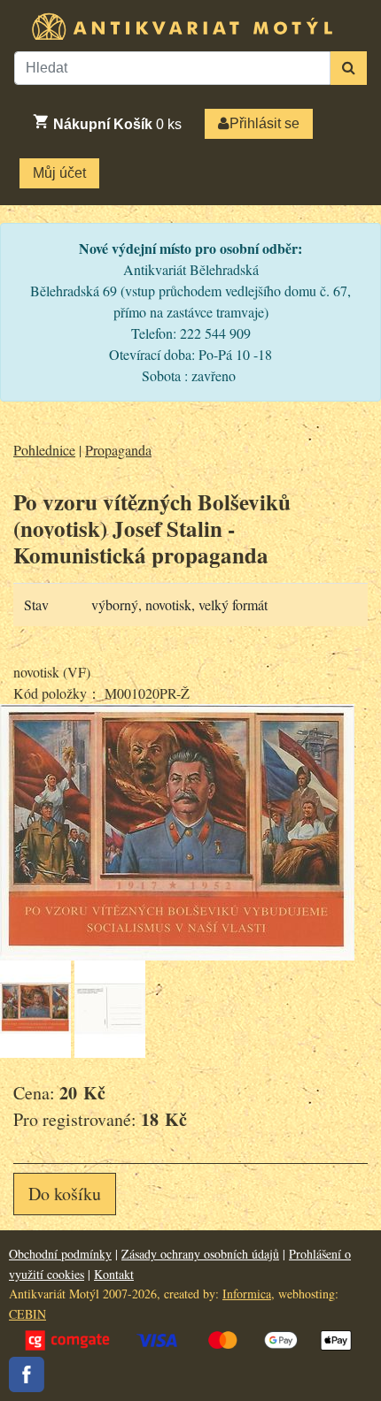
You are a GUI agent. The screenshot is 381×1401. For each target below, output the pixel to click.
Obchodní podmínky (60, 1253)
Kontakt (114, 1274)
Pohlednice (44, 449)
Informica (246, 1293)
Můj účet (59, 172)
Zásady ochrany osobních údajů (200, 1253)
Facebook (26, 1374)
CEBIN (27, 1313)
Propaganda (118, 449)
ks (117, 124)
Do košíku (64, 1194)
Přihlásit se (264, 123)
